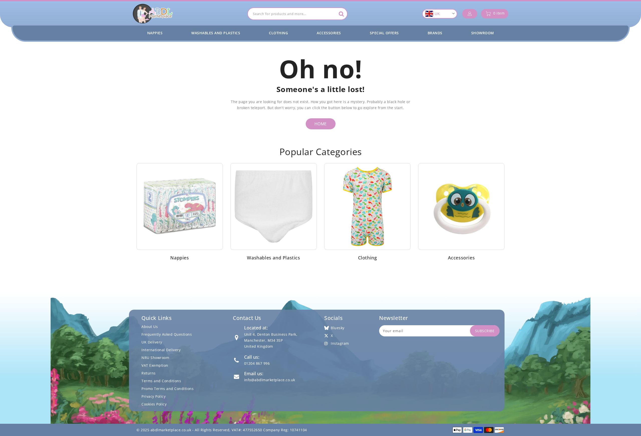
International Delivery (161, 349)
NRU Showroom (155, 357)
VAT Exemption (154, 365)
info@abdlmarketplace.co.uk (269, 379)
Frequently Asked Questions (166, 334)
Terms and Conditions (161, 380)
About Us (149, 326)
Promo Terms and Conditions (167, 388)
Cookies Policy (154, 404)
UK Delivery (151, 342)
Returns (148, 373)
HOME (320, 124)
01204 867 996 (257, 363)
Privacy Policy (153, 396)
